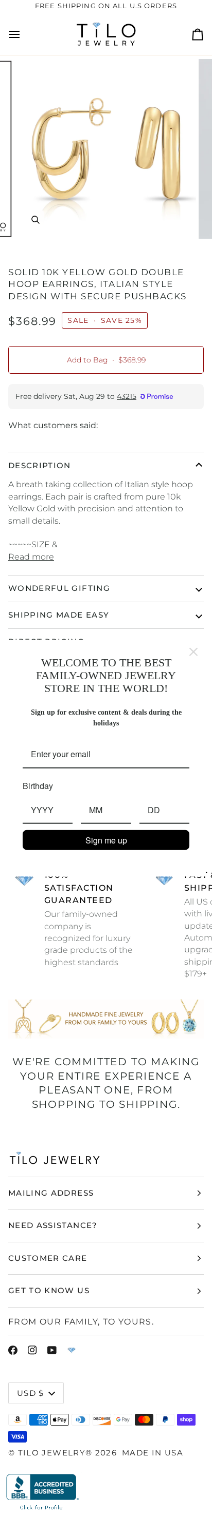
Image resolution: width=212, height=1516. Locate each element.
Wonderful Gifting (59, 588)
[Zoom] (35, 219)
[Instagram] (32, 1350)
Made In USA (152, 1452)
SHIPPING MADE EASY (58, 615)
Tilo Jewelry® (55, 1452)
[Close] (193, 651)
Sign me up (106, 840)
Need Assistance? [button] (53, 1225)
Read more (31, 557)
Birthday (38, 785)
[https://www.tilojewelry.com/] (71, 1350)
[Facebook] (12, 1350)
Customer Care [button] (47, 1258)
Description (39, 465)
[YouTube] (52, 1350)
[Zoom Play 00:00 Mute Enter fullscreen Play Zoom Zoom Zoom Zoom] (106, 149)
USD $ (30, 1393)
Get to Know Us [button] (49, 1290)
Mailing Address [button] (51, 1193)
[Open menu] (23, 34)
